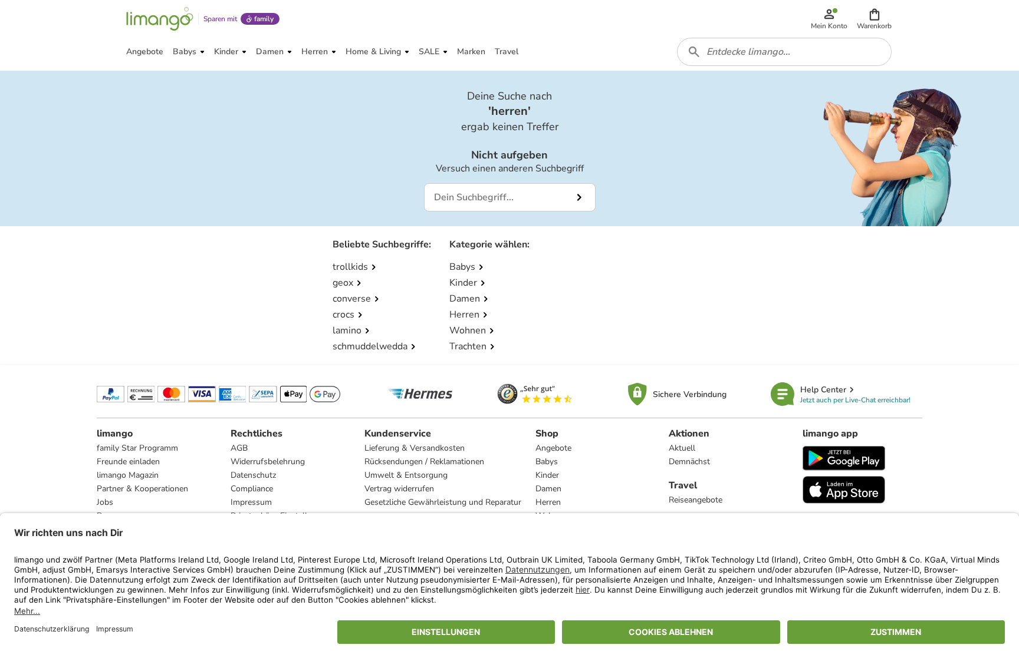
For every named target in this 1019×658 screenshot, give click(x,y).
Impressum (251, 502)
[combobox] (784, 51)
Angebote (553, 448)
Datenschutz (253, 475)
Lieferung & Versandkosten (414, 448)
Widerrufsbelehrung (268, 461)
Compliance (252, 488)
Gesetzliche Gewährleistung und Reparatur (442, 502)
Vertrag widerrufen (399, 488)
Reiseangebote (695, 499)
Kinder (547, 475)
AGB (239, 448)
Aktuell (682, 448)
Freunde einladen (128, 461)
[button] (874, 19)
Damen (548, 488)
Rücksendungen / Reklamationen (424, 461)
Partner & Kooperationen (142, 488)
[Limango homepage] (159, 19)
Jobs (105, 502)
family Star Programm (137, 448)
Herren (548, 502)
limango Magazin (128, 475)
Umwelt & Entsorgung (406, 475)
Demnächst (689, 461)
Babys (546, 461)
